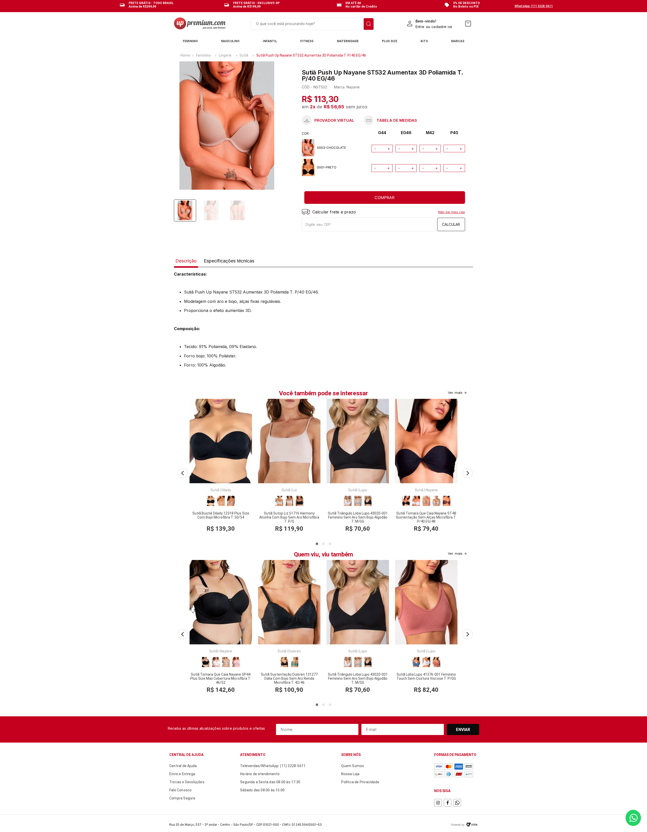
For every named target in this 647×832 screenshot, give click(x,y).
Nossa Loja (350, 774)
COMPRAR (385, 197)
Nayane (432, 490)
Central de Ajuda (183, 766)
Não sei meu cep (451, 212)
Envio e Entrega (182, 774)
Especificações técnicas (229, 260)
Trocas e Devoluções (186, 782)
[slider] (227, 125)
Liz (294, 490)
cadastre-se (441, 27)
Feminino (203, 55)
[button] (181, 471)
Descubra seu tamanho (328, 120)
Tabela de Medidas (390, 120)
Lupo (363, 490)
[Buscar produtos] (369, 24)
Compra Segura (182, 798)
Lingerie (225, 55)
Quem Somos (352, 766)
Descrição (186, 260)
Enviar (463, 729)
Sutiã (244, 55)
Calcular (451, 224)
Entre (419, 27)
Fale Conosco (180, 790)
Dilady (226, 490)
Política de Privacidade (360, 782)
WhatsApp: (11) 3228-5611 (534, 6)
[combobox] (312, 24)
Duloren (294, 651)
